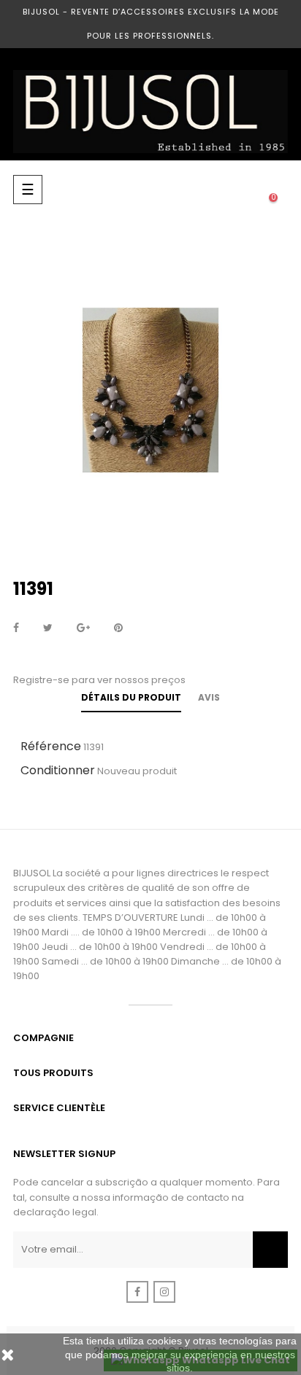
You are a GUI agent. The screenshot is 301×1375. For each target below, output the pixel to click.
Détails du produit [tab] (131, 697)
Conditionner (57, 770)
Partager (16, 628)
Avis (209, 697)
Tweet (48, 628)
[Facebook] (137, 1291)
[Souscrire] (270, 1249)
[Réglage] (244, 189)
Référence (50, 746)
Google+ (83, 628)
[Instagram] (164, 1291)
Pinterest (118, 628)
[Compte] (214, 189)
